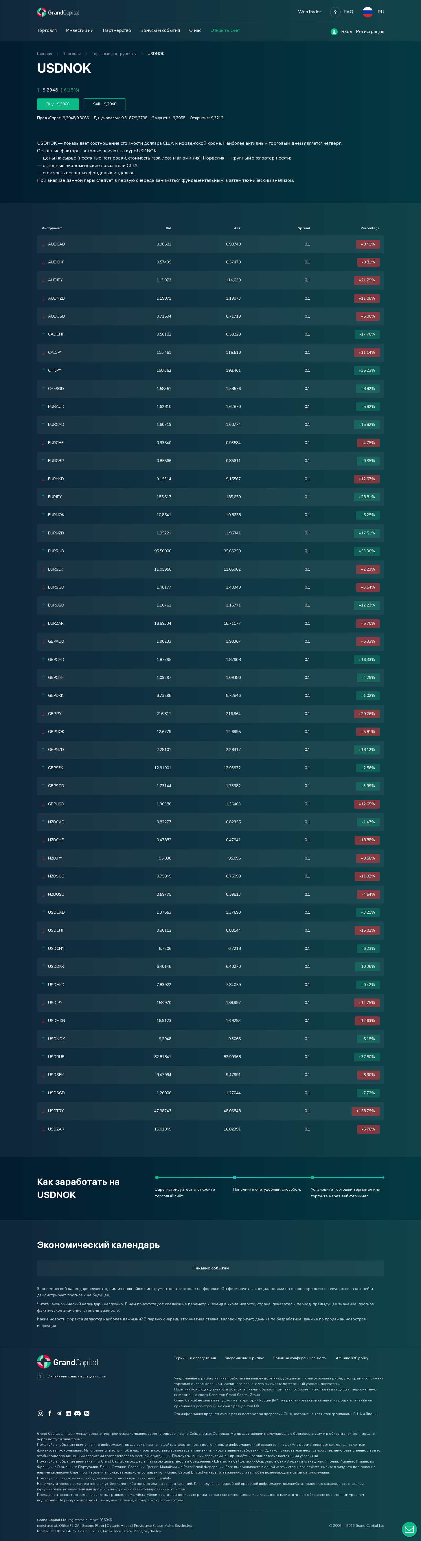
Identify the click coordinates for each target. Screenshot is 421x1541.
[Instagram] (40, 1413)
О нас (195, 30)
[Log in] (334, 31)
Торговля (47, 30)
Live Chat (409, 1529)
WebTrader (309, 12)
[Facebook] (49, 1413)
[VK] (86, 1413)
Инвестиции (79, 30)
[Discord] (77, 1413)
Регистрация (370, 31)
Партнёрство (117, 30)
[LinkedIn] (68, 1413)
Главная (44, 53)
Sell (104, 104)
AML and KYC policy (352, 1358)
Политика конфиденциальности (300, 1358)
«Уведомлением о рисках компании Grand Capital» (128, 1478)
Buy (58, 104)
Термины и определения (195, 1358)
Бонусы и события (160, 30)
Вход (346, 31)
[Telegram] (59, 1413)
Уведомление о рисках (244, 1358)
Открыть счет (225, 30)
